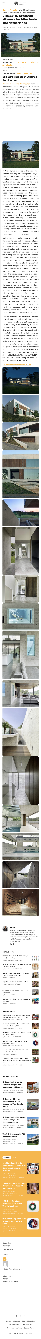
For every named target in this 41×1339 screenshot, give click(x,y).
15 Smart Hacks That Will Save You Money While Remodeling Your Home (15, 974)
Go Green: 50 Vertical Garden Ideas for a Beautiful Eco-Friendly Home (15, 1051)
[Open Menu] (3, 3)
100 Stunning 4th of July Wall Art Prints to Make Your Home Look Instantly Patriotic (16, 1016)
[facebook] (11, 945)
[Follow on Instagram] (20, 1316)
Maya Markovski (9, 1173)
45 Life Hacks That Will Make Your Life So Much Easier (15, 991)
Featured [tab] (7, 1157)
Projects (13, 10)
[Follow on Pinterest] (13, 945)
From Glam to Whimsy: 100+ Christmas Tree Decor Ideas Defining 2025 (16, 1025)
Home (5, 10)
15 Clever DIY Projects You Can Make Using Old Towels (16, 1000)
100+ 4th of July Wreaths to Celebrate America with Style (14, 1042)
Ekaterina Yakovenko (10, 1139)
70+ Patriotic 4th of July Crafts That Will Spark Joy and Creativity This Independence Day (16, 1060)
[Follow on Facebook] (16, 1316)
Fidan (6, 27)
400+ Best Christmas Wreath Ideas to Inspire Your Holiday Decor (16, 1033)
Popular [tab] (15, 1157)
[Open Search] (38, 3)
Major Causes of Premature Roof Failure (15, 982)
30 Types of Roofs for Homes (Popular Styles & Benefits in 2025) (16, 965)
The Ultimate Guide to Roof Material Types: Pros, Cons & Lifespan (16, 957)
